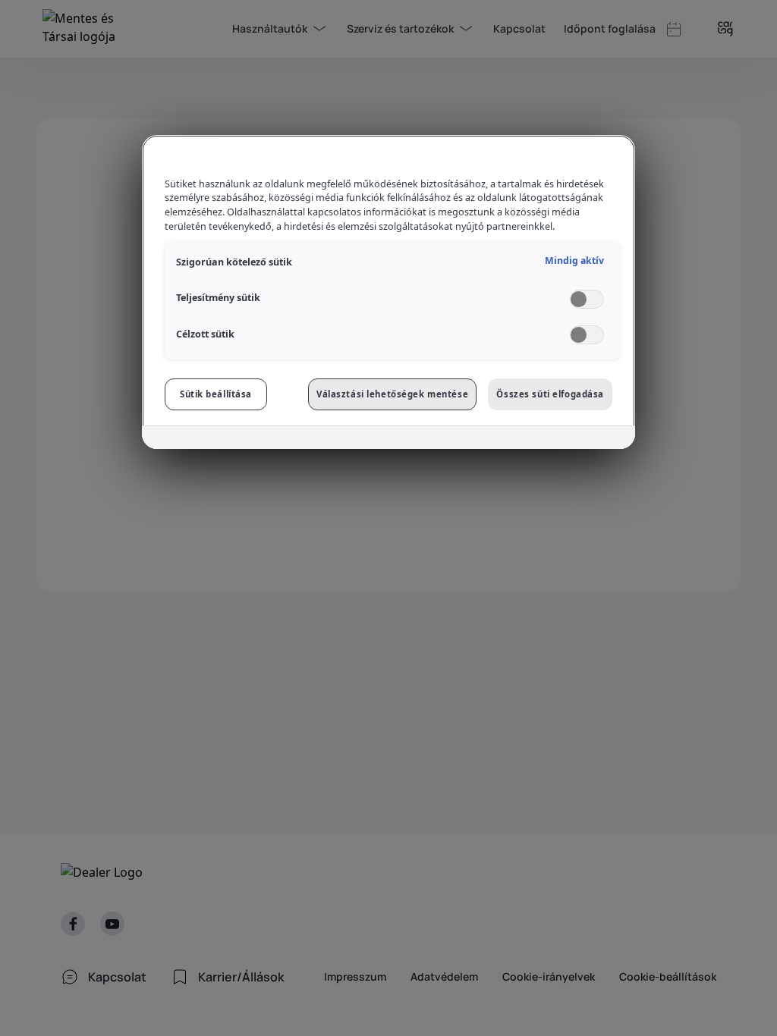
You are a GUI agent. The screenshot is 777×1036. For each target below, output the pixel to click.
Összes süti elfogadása (550, 394)
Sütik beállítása (216, 394)
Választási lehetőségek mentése (392, 394)
